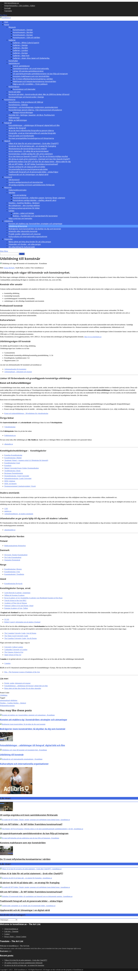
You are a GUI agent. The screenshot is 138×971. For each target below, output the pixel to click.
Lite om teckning (19, 195)
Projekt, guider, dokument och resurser (25, 234)
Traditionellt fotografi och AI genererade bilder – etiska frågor (33, 172)
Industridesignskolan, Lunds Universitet (17, 478)
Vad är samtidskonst (21, 66)
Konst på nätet (15, 92)
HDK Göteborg (9, 481)
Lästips (11, 210)
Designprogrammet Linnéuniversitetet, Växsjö (20, 486)
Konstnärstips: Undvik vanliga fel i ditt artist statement (31, 154)
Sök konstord (14, 179)
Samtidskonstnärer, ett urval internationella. (31, 68)
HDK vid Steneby (10, 484)
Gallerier (12, 40)
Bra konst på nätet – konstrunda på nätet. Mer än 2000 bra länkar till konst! (39, 94)
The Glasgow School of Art (13, 652)
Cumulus (7, 663)
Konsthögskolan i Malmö (13, 458)
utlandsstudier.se (9, 530)
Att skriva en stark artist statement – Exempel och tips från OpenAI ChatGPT (39, 159)
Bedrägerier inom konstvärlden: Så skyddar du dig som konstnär (35, 229)
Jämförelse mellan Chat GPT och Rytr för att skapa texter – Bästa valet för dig (40, 161)
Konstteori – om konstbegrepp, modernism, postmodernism (33, 107)
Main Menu (4, 251)
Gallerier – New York (21, 55)
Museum (12, 27)
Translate (8, 11)
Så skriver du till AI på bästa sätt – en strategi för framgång (32, 146)
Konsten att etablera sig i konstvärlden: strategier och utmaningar (35, 223)
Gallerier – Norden (20, 48)
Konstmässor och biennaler (24, 89)
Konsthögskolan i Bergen (13, 569)
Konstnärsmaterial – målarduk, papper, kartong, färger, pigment (39, 198)
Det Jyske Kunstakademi (12, 557)
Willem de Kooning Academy (14, 595)
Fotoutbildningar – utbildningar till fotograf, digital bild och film (34, 125)
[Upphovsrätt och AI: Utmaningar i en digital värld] (27, 906)
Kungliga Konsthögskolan (13, 455)
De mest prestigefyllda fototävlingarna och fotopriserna (31, 138)
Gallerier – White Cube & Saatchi (26, 42)
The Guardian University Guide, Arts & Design (20, 638)
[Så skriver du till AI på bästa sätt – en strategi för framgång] (26, 878)
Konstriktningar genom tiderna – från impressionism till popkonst (35, 110)
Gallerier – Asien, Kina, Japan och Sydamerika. (31, 58)
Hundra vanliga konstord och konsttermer (26, 182)
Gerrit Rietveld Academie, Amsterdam (17, 593)
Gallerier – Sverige (20, 45)
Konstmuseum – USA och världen (26, 37)
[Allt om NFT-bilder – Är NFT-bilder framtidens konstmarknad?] (35, 820)
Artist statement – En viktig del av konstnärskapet (29, 151)
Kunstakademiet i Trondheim (14, 574)
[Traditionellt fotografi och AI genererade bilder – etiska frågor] (36, 896)
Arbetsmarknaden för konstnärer (15, 369)
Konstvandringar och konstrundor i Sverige (26, 97)
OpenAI (7, 141)
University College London (13, 647)
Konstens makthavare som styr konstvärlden (31, 76)
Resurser (8, 187)
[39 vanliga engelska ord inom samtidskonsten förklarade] (6, 810)
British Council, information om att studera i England (22, 622)
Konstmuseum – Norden (23, 32)
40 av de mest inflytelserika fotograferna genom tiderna (31, 130)
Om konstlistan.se (11, 3)
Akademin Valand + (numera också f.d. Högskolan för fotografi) (26, 460)
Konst (6, 24)
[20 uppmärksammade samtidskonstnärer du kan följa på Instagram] (41, 829)
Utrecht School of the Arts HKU (15, 600)
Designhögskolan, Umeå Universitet (16, 476)
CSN (6, 509)
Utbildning (8, 221)
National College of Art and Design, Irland (18, 606)
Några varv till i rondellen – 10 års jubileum (30, 84)
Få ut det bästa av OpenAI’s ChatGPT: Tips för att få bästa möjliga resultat (38, 156)
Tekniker (12, 192)
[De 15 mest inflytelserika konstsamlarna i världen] (6, 854)
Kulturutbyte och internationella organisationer (28, 236)
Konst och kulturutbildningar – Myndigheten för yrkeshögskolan (26, 413)
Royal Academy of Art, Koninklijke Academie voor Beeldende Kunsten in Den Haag (33, 598)
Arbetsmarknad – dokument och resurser (18, 372)
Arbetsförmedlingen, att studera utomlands (18, 514)
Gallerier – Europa (20, 53)
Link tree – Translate (11, 931)
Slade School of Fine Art (12, 655)
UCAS (6, 619)
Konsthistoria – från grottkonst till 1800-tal (26, 102)
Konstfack (7, 465)
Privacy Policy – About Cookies (15, 937)
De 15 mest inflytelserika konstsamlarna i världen (33, 79)
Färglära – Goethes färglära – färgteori (24, 203)
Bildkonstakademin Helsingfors (15, 546)
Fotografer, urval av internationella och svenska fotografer (32, 133)
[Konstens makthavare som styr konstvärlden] (29, 838)
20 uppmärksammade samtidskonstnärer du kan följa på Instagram (40, 73)
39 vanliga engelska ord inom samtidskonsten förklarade (32, 185)
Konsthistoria (9, 99)
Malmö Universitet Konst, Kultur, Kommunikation (21, 468)
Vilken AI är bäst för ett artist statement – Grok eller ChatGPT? (34, 143)
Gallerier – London (20, 50)
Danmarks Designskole (12, 560)
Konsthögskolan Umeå (12, 463)
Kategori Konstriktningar (23, 112)
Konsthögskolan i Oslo (12, 572)
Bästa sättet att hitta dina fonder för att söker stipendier (22, 688)
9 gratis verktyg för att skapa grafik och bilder (27, 167)
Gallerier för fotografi (17, 128)
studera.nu (7, 511)
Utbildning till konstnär (18, 226)
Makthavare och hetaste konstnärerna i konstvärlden (34, 81)
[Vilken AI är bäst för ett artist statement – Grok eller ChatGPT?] (31, 869)
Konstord (8, 177)
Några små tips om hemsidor (20, 218)
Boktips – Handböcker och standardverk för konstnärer (35, 216)
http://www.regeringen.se (92, 337)
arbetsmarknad (5, 700)
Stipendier (8, 239)
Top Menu (3, 15)
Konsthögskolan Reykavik (13, 583)
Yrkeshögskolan (9, 427)
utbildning (13, 700)
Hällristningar (14, 117)
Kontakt (7, 8)
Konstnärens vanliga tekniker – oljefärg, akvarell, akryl (34, 200)
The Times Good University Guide (16, 636)
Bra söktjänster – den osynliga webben (24, 205)
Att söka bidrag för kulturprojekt (22, 247)
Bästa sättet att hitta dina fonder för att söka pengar (30, 241)
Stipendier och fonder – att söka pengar (25, 244)
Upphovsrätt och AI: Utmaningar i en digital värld (28, 174)
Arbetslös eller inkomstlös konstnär (23, 231)
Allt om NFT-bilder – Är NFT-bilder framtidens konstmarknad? (33, 164)
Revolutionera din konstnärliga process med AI (28, 148)
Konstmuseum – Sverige (23, 30)
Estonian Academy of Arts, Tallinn (16, 608)
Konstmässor (14, 86)
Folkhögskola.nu (10, 435)
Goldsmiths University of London (15, 649)
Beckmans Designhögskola (13, 473)
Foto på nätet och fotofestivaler (21, 136)
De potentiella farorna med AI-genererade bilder (28, 169)
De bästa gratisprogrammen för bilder (24, 208)
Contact (7, 934)
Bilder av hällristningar (18, 120)
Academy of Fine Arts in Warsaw (15, 603)
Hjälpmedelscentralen (18, 190)
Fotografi (8, 123)
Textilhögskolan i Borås (12, 471)
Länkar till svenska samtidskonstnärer (28, 71)
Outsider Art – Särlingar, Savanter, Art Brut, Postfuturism (32, 115)
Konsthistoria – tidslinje (18, 104)
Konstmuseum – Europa (23, 35)
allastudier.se (8, 444)
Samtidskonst (14, 63)
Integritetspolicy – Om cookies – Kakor (19, 5)
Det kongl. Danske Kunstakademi (15, 555)
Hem (6, 22)
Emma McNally (9, 268)
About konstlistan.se (11, 929)
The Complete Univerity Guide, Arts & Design (20, 633)
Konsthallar (13, 61)
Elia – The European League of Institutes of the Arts (22, 672)
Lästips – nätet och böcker (23, 213)
